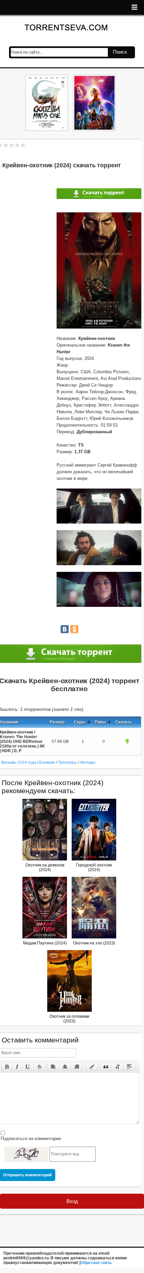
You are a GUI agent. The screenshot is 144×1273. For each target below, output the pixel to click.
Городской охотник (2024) (94, 867)
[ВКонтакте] (65, 629)
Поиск (120, 52)
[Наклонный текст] (17, 1067)
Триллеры (67, 762)
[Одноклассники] (74, 629)
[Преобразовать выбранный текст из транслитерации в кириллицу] (118, 1067)
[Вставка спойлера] (129, 1067)
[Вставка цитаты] (106, 1067)
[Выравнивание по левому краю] (53, 1067)
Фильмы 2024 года (18, 762)
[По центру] (65, 1067)
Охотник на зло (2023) (94, 943)
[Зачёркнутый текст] (39, 1067)
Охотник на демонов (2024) (44, 867)
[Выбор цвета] (92, 1067)
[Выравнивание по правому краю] (77, 1067)
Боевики (47, 762)
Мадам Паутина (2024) (45, 943)
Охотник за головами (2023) (69, 1018)
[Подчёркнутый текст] (28, 1067)
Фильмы (87, 762)
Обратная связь (96, 1262)
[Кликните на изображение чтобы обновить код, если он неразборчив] (26, 1154)
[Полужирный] (6, 1067)
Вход (72, 1201)
